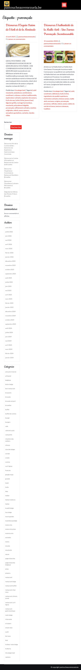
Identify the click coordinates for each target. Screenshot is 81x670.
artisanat (8, 376)
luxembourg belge (11, 521)
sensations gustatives (13, 113)
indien (7, 495)
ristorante (8, 619)
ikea (6, 491)
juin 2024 (8, 337)
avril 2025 (8, 295)
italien (7, 504)
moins (7, 542)
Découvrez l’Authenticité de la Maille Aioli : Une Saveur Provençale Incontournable (59, 29)
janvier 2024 (9, 357)
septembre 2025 (10, 274)
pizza (7, 569)
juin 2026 (8, 236)
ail (32, 90)
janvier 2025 (9, 307)
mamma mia (9, 533)
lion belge (8, 512)
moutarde (9, 105)
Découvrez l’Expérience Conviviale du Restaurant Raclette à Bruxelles (11, 173)
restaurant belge (10, 581)
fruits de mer (10, 100)
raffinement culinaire (22, 108)
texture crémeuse (62, 106)
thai (6, 640)
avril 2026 (8, 244)
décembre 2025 (10, 261)
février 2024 (9, 353)
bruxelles (8, 405)
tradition (47, 109)
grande (7, 479)
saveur (64, 104)
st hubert (8, 623)
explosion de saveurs (29, 98)
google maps (9, 474)
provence (47, 104)
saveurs (26, 110)
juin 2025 (8, 286)
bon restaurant (10, 388)
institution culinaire (51, 99)
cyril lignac (8, 466)
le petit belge (9, 508)
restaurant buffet (10, 586)
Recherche (16, 127)
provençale (10, 108)
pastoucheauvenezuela (26, 37)
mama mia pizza (10, 529)
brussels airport (10, 401)
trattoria (8, 649)
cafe (6, 426)
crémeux (17, 95)
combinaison (27, 93)
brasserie (8, 393)
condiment (10, 95)
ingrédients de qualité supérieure (56, 96)
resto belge (8, 615)
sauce (21, 110)
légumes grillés (11, 103)
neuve (7, 554)
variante (25, 113)
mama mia (8, 525)
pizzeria (7, 573)
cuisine (7, 462)
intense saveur (64, 99)
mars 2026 (8, 248)
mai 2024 (8, 341)
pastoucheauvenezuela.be (23, 7)
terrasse (8, 636)
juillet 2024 (9, 332)
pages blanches (10, 558)
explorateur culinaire (13, 98)
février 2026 (9, 253)
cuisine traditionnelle (28, 95)
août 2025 (8, 278)
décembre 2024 (10, 311)
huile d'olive (20, 100)
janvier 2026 (9, 257)
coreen (7, 453)
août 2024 (8, 328)
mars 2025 (8, 299)
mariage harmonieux (24, 103)
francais (8, 470)
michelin (8, 537)
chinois (7, 445)
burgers (7, 422)
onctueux (50, 101)
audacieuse (18, 93)
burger (7, 418)
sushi (7, 632)
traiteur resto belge (11, 644)
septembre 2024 (10, 324)
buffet (7, 409)
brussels (8, 397)
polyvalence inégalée (21, 105)
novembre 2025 (10, 265)
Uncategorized (20, 90)
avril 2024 (8, 345)
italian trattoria (10, 500)
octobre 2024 (9, 320)
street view (8, 628)
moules (7, 546)
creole (7, 458)
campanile (8, 435)
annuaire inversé (10, 372)
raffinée (54, 104)
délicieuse (55, 94)
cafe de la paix (9, 430)
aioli (72, 91)
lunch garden (9, 516)
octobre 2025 (9, 269)
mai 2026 (8, 240)
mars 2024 (8, 349)
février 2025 (9, 303)
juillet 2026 (9, 232)
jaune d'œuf (29, 100)
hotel (7, 483)
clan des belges (10, 449)
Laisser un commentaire (16, 39)
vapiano (7, 657)
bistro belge (9, 384)
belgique (8, 380)
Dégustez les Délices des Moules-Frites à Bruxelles (11, 194)
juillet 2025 (9, 282)
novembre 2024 (10, 316)
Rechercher (8, 122)
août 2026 (8, 227)
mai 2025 (8, 290)
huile (7, 487)
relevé (16, 110)
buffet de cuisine (10, 414)
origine (57, 101)
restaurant (8, 577)
